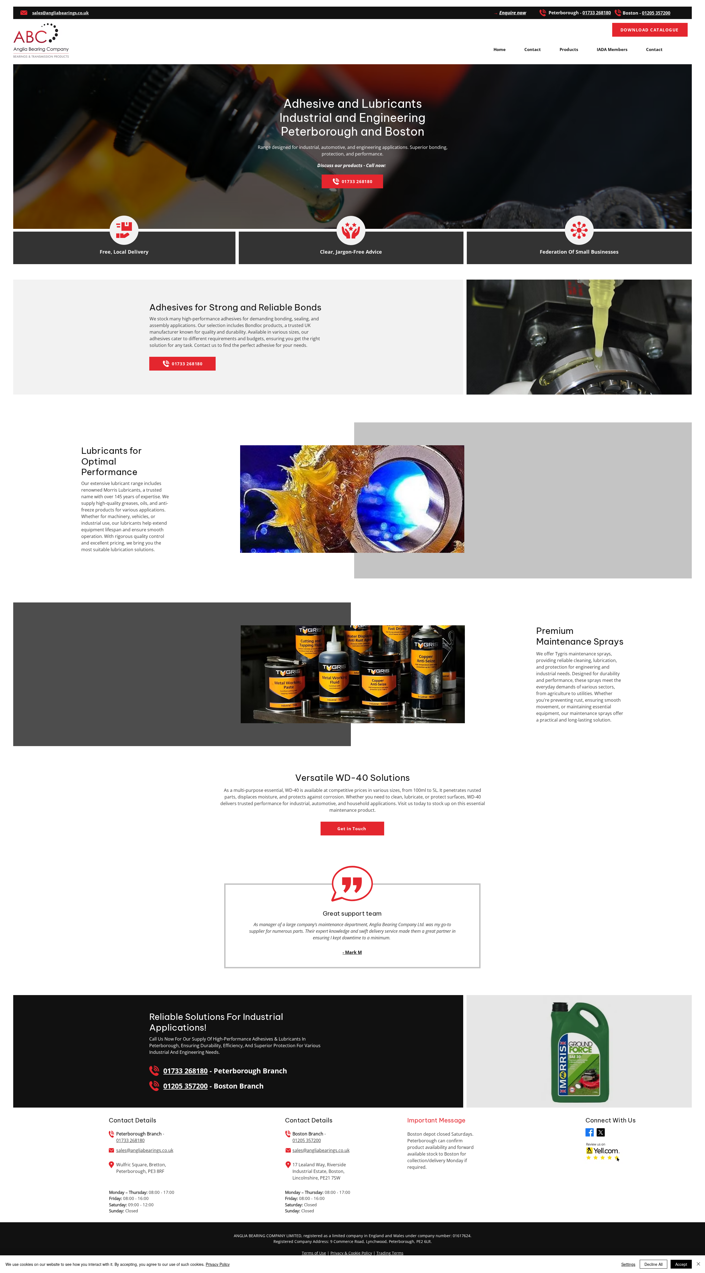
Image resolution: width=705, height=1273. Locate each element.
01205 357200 (656, 13)
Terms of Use (314, 1253)
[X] (600, 1132)
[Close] (698, 1264)
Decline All (653, 1264)
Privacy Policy (218, 1264)
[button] (510, 12)
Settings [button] (628, 1264)
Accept (681, 1264)
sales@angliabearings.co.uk (144, 1150)
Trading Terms (389, 1253)
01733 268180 (185, 1070)
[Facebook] (589, 1132)
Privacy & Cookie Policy (351, 1253)
